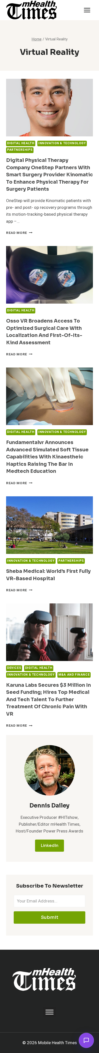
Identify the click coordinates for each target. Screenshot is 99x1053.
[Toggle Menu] (49, 1012)
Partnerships (19, 150)
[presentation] (49, 107)
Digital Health (20, 143)
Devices (14, 668)
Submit (49, 917)
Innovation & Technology (62, 143)
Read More (19, 232)
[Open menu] (87, 10)
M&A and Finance (74, 675)
